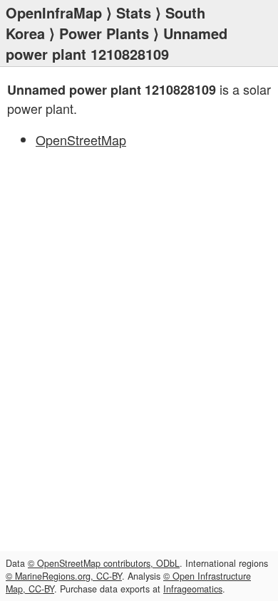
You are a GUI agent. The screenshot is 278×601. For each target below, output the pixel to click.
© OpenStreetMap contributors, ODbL (104, 563)
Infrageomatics (192, 588)
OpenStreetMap (81, 139)
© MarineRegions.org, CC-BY (64, 576)
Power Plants (104, 33)
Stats (133, 12)
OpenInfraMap (54, 12)
